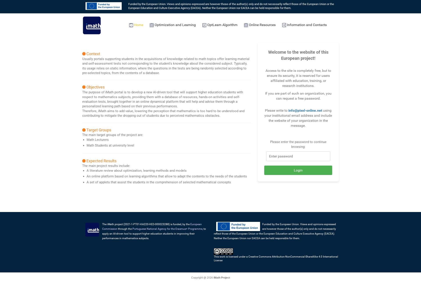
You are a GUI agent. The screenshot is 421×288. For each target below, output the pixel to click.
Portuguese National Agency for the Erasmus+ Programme (167, 228)
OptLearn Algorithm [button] (221, 25)
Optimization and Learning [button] (175, 25)
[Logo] (92, 25)
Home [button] (138, 25)
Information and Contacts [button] (306, 25)
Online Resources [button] (262, 25)
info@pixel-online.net (305, 110)
